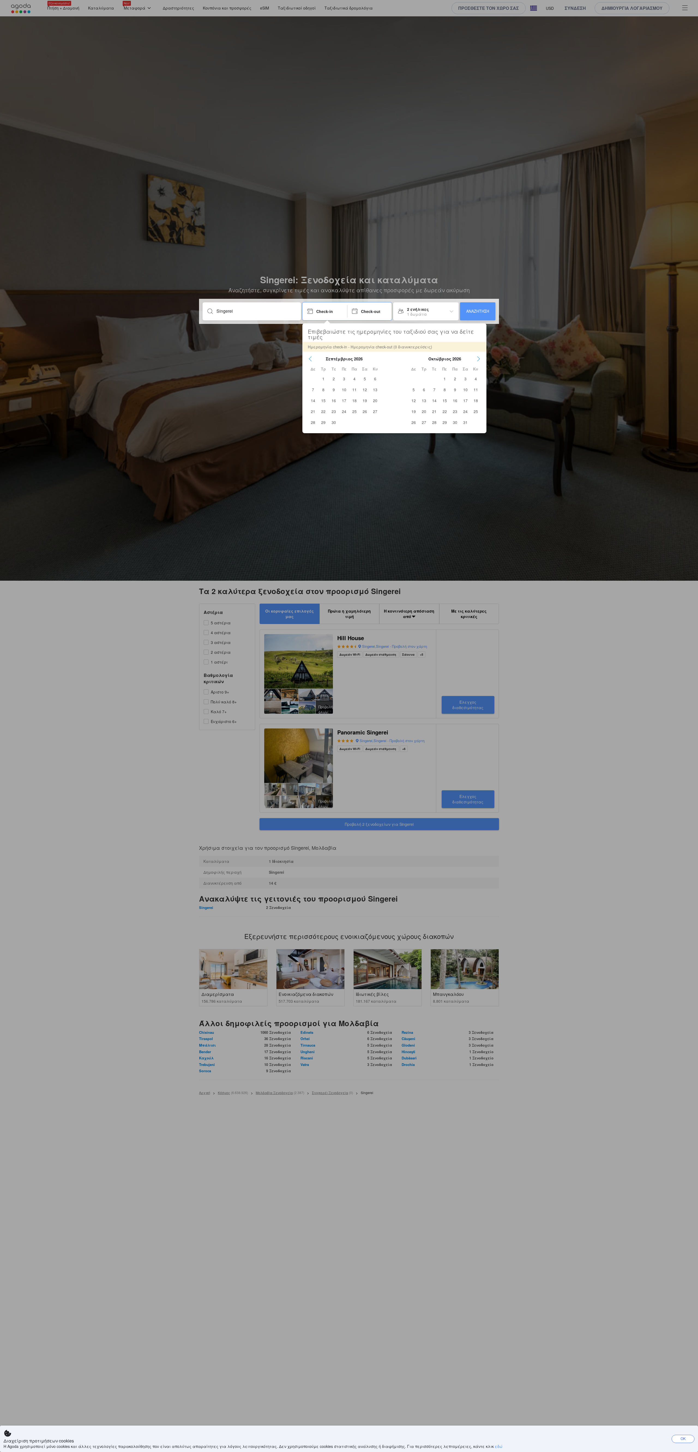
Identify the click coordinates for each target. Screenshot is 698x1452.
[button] (310, 358)
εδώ (499, 1446)
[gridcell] (323, 378)
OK (683, 1438)
